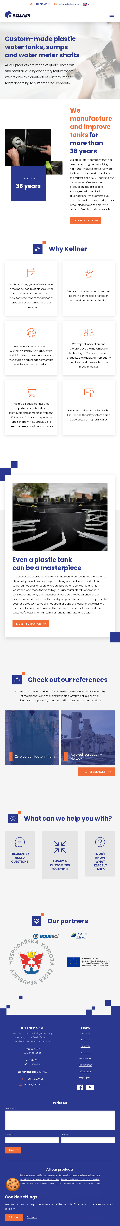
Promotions (85, 1065)
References (85, 1058)
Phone (65, 1134)
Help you (85, 1046)
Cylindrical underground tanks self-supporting (38, 1175)
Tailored (85, 1039)
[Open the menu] (112, 15)
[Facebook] (80, 1087)
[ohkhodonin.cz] (31, 962)
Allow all (14, 1217)
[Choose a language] (86, 4)
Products (85, 1033)
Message (10, 1108)
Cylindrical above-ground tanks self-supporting (39, 1179)
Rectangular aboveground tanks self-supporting (80, 1179)
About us (85, 1052)
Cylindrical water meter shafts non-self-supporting (79, 1183)
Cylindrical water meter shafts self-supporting (38, 1183)
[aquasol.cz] (46, 936)
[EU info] (88, 962)
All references (93, 772)
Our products (83, 220)
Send (11, 1150)
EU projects (85, 1077)
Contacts (85, 1071)
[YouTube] (90, 1087)
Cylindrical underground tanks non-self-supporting (79, 1175)
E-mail (8, 1134)
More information (28, 624)
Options (32, 1217)
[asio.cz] (79, 936)
